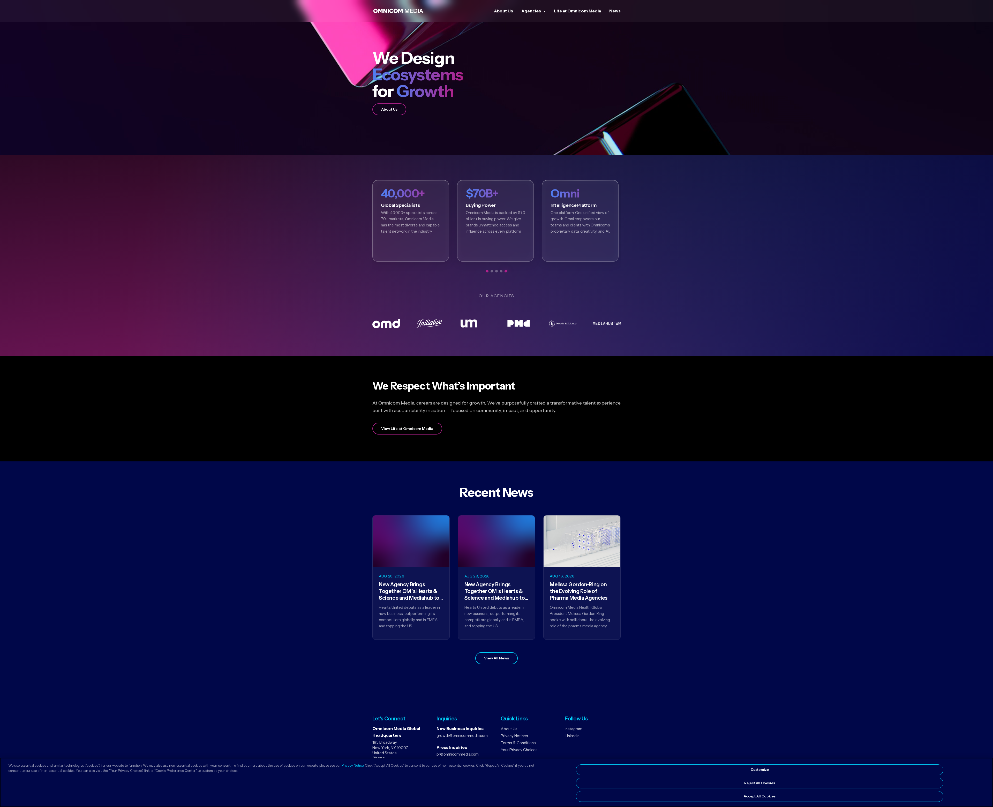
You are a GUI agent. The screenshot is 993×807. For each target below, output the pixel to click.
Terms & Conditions (518, 742)
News (615, 11)
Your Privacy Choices (519, 749)
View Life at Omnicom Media (407, 428)
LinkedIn (572, 735)
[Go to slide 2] (492, 271)
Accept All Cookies (760, 796)
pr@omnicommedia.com (458, 754)
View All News (496, 658)
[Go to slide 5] (506, 271)
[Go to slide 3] (496, 271)
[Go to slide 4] (501, 271)
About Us (503, 11)
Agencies (531, 11)
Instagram (573, 728)
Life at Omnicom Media (577, 11)
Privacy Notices (514, 735)
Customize (760, 769)
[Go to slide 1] (487, 271)
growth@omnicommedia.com (462, 735)
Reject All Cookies (759, 783)
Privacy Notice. (353, 765)
